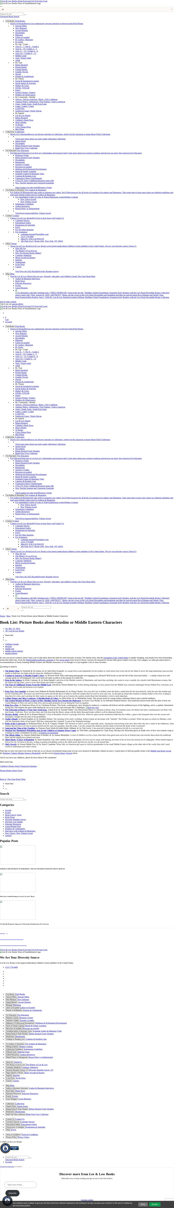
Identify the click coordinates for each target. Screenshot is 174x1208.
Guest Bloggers (21, 288)
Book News (20, 281)
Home (2, 616)
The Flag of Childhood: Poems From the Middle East (28, 685)
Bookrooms (20, 162)
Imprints (18, 260)
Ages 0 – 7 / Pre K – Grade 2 (27, 46)
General (8, 835)
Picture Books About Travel (11, 770)
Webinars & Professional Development (30, 169)
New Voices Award (28, 199)
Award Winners (21, 30)
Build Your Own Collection (26, 148)
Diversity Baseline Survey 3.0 (17, 1070)
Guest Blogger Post (13, 826)
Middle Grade (20, 56)
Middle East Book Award (160, 751)
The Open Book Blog (52, 276)
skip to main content (8, 302)
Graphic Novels (21, 72)
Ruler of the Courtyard (15, 724)
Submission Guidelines (24, 204)
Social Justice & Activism (25, 83)
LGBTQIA (19, 109)
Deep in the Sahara (13, 680)
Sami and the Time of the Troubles (20, 728)
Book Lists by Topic (13, 815)
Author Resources (22, 206)
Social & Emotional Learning (27, 81)
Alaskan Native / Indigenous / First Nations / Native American (40, 102)
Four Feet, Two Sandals (15, 691)
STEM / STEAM (22, 88)
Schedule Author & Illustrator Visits (29, 174)
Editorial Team (11, 1052)
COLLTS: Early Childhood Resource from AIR (34, 181)
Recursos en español (23, 167)
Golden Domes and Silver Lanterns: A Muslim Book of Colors (31, 698)
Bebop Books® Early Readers (27, 146)
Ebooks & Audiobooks (24, 76)
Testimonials (20, 262)
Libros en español (22, 37)
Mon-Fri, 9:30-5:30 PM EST (32, 239)
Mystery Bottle (11, 714)
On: (12, 628)
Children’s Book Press (24, 120)
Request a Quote (22, 155)
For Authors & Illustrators (15, 190)
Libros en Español (12, 1008)
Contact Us (37, 218)
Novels (18, 74)
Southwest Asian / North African (28, 111)
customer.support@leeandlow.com (34, 234)
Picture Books (21, 67)
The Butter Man (12, 671)
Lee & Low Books (22, 115)
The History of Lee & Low (26, 251)
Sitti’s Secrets (10, 744)
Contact (9, 216)
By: (14, 631)
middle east (9, 649)
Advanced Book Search (9, 16)
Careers (18, 267)
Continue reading (87, 1200)
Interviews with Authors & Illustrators (20, 831)
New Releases (21, 28)
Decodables (20, 33)
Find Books (10, 21)
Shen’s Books (20, 122)
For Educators (11, 151)
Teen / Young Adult (23, 58)
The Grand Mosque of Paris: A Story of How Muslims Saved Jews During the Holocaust (43, 701)
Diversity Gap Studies (14, 822)
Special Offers (21, 26)
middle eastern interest (14, 651)
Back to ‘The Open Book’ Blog (12, 779)
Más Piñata (19, 129)
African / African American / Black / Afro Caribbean (36, 99)
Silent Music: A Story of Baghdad (19, 740)
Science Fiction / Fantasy (25, 92)
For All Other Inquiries (24, 230)
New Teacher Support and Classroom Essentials (34, 183)
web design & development (7, 1166)
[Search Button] (25, 14)
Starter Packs (20, 141)
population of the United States (115, 658)
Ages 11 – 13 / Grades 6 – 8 (26, 51)
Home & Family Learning (25, 171)
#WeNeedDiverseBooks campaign (40, 660)
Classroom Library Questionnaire (28, 178)
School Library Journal (62, 753)
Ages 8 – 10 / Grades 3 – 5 (26, 49)
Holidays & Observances (25, 95)
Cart (7, 318)
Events (18, 286)
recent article (64, 660)
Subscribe (12, 1193)
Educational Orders (23, 223)
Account (8, 322)
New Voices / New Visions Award (19, 833)
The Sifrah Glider (12, 735)
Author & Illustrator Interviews (27, 279)
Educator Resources (23, 283)
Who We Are (20, 248)
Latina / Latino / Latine (24, 106)
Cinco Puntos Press (23, 127)
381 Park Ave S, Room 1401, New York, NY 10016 (41, 241)
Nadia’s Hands (11, 719)
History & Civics (22, 86)
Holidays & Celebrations (15, 829)
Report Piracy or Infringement (27, 209)
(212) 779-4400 (27, 236)
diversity (8, 646)
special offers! (17, 304)
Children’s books (12, 644)
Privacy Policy (11, 1137)
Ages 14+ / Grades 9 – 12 (25, 53)
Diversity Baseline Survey (37, 271)
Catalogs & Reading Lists (25, 176)
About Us (73, 246)
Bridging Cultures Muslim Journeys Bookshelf (21, 753)
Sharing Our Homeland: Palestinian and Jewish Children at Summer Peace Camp (40, 730)
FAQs (17, 227)
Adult (17, 60)
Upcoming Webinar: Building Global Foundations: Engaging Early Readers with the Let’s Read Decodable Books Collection (92, 297)
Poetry (18, 90)
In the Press (20, 264)
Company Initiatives (23, 255)
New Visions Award (28, 202)
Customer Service (22, 220)
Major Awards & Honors (25, 258)
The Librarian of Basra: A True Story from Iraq (26, 710)
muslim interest (11, 653)
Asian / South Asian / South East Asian (31, 104)
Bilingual (19, 35)
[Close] (1, 6)
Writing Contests (46, 197)
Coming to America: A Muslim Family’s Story (24, 675)
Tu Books (19, 125)
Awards (8, 810)
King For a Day (12, 705)
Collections (10, 132)
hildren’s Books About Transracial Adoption (18, 766)
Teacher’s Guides (22, 164)
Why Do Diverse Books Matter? (28, 253)
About (8, 244)
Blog (7, 274)
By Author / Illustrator (24, 40)
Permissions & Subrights (25, 225)
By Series (19, 42)
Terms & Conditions (13, 1135)
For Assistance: (21, 232)
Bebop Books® (21, 65)
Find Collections (60, 134)
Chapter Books (21, 69)
